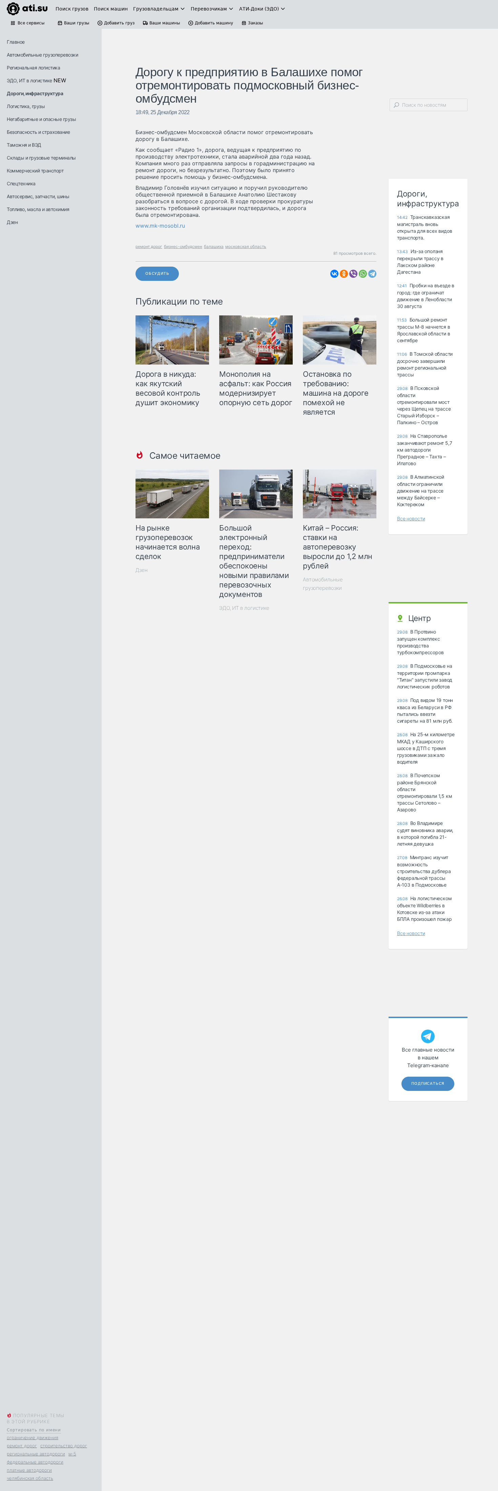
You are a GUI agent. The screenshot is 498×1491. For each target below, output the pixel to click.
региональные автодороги (36, 1453)
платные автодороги (29, 1470)
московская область (245, 246)
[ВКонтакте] (334, 274)
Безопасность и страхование (38, 132)
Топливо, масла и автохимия (38, 209)
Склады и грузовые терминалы (41, 158)
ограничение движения (32, 1437)
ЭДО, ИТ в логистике (29, 80)
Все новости (411, 518)
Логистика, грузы (26, 106)
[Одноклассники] (344, 274)
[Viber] (353, 274)
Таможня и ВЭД (24, 145)
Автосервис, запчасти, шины (38, 196)
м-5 (72, 1453)
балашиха (214, 246)
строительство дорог (63, 1445)
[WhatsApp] (363, 274)
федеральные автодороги (35, 1462)
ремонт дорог (22, 1445)
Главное (16, 42)
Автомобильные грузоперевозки (42, 55)
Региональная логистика (33, 67)
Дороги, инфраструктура (35, 93)
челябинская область (30, 1478)
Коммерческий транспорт (35, 170)
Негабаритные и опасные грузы (41, 119)
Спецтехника (21, 183)
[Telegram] (372, 274)
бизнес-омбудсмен (183, 246)
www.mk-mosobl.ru (160, 225)
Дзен (12, 222)
